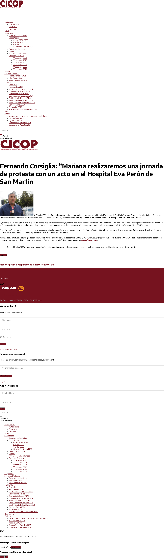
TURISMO (8, 82)
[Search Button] (1, 134)
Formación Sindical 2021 (23, 47)
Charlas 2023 (18, 42)
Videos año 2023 (20, 65)
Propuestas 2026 (16, 87)
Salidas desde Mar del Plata (20, 98)
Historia (12, 29)
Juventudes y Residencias (19, 53)
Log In (2, 381)
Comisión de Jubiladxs (18, 35)
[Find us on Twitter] (1, 284)
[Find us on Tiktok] (3, 284)
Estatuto (13, 27)
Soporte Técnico (10, 295)
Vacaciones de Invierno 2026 (21, 89)
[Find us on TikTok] (3, 531)
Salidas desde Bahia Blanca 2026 (22, 102)
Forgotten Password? (8, 349)
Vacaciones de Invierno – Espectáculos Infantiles (29, 116)
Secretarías (8, 33)
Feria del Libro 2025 (17, 118)
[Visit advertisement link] (40, 18)
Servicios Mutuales (11, 73)
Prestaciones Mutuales (18, 76)
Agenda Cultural (15, 120)
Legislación (8, 71)
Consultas (13, 85)
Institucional (8, 22)
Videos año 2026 (20, 58)
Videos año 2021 (20, 69)
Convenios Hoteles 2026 (19, 91)
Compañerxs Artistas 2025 (20, 123)
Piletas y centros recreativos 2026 (23, 109)
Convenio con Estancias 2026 (21, 96)
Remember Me (9, 337)
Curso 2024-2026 (20, 40)
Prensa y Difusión (16, 56)
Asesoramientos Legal (18, 80)
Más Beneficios (15, 78)
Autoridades (14, 24)
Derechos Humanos (17, 49)
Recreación (8, 111)
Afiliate (7, 31)
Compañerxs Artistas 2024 (20, 125)
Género (12, 51)
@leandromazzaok (89, 240)
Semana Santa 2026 (17, 105)
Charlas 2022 (18, 44)
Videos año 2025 (20, 60)
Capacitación (14, 38)
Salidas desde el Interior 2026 (21, 100)
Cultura (7, 114)
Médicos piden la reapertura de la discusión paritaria (27, 264)
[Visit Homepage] (11, 8)
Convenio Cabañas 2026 (19, 94)
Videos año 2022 (20, 67)
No (6, 557)
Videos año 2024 (20, 62)
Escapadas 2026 (15, 107)
